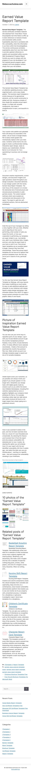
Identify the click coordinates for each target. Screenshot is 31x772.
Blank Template (7, 745)
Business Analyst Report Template (13, 713)
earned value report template (11, 672)
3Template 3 (6, 734)
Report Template (18, 664)
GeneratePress (15, 769)
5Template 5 (6, 740)
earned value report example (16, 669)
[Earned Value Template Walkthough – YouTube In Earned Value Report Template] (26, 511)
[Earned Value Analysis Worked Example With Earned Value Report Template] (19, 511)
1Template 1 (6, 729)
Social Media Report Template (12, 703)
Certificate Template (8, 751)
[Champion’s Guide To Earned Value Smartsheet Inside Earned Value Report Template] (12, 518)
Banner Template (7, 743)
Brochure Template (8, 748)
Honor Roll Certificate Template (12, 716)
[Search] (26, 689)
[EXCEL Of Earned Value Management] (26, 518)
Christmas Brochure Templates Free (16, 674)
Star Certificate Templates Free (12, 705)
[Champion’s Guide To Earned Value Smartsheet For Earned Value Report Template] (5, 511)
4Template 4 (9, 664)
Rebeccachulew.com (12, 4)
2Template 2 (6, 732)
